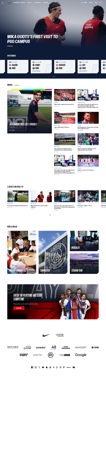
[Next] (97, 66)
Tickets (91, 2)
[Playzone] (18, 308)
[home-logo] (9, 2)
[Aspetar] (37, 355)
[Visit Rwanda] (66, 347)
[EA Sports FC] (50, 355)
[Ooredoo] (41, 347)
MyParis (45, 2)
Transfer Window (19, 2)
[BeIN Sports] (64, 355)
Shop (96, 2)
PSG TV (30, 2)
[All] (54, 347)
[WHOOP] (80, 347)
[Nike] (47, 335)
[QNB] (95, 347)
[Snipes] (24, 355)
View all (17, 85)
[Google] (80, 355)
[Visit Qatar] (27, 347)
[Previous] (9, 66)
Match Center (36, 71)
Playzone (37, 2)
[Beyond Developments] (12, 347)
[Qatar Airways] (60, 335)
